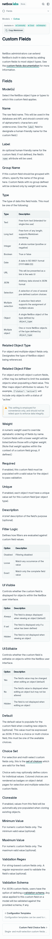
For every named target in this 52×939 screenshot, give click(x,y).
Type (5, 195)
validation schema (34, 892)
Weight (7, 424)
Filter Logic (10, 529)
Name (6, 108)
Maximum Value (13, 840)
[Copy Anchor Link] (14, 81)
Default (7, 715)
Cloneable (9, 797)
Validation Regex (14, 859)
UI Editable (9, 648)
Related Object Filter (16, 368)
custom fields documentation (22, 65)
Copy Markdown (16, 30)
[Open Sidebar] (48, 4)
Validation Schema (15, 882)
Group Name (11, 168)
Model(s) (8, 89)
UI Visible (8, 585)
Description (10, 510)
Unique (7, 486)
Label (6, 144)
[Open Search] (43, 4)
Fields (7, 81)
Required (8, 463)
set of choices (34, 761)
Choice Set (10, 751)
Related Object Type (16, 345)
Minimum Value (12, 821)
